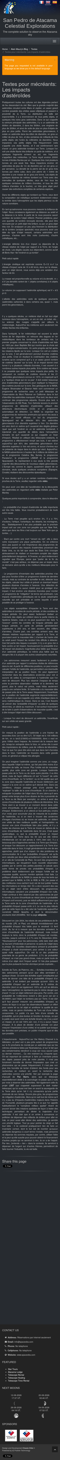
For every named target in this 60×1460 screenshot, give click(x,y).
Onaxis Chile (28, 1448)
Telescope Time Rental (18, 1380)
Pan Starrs (23, 1076)
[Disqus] (30, 1210)
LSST (11, 1085)
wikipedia (42, 914)
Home (5, 49)
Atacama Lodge (15, 1372)
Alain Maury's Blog (19, 49)
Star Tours (13, 1369)
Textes (34, 49)
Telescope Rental (16, 1374)
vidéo (45, 481)
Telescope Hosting (16, 1377)
